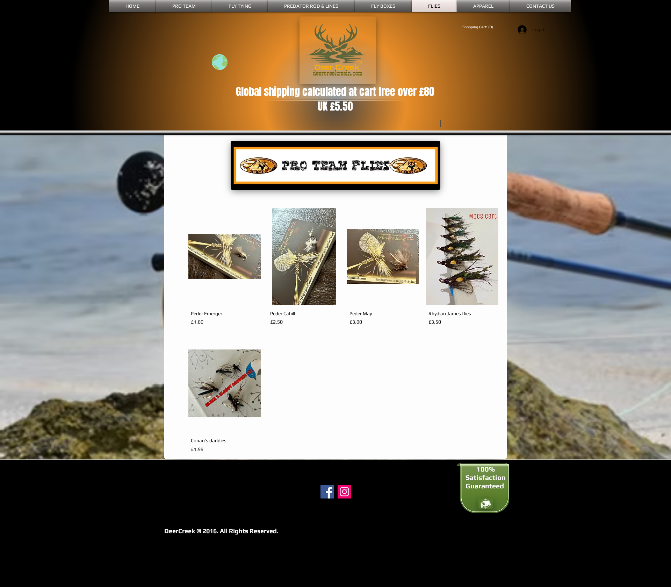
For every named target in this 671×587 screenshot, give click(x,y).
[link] (480, 27)
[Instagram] (344, 491)
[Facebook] (327, 491)
